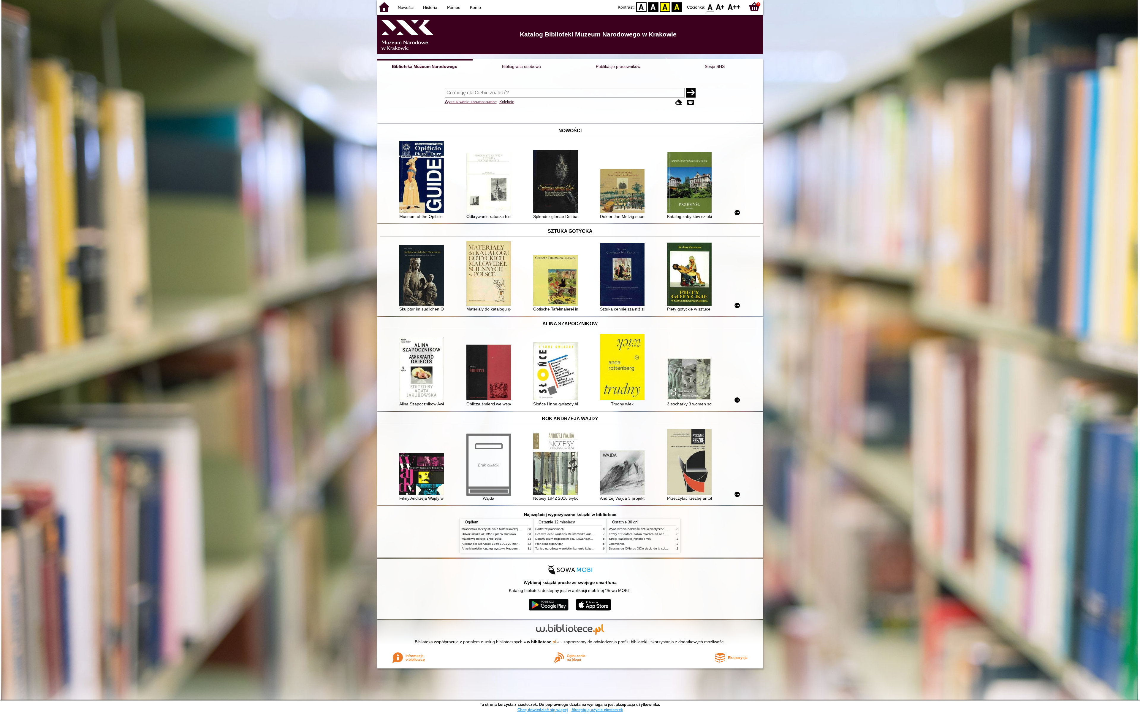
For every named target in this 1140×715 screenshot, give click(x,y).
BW (653, 6)
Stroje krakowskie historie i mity (630, 538)
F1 (720, 6)
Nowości (406, 7)
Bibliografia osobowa (521, 66)
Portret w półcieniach (549, 529)
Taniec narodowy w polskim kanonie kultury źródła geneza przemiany (582, 548)
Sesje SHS (715, 66)
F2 (734, 6)
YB (665, 6)
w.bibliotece (541, 641)
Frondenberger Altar (549, 543)
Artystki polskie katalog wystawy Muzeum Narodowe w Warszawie (506, 548)
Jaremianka (617, 543)
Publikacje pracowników (618, 66)
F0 (710, 6)
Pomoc (453, 7)
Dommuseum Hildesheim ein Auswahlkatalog (565, 538)
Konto (475, 7)
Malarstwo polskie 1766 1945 (482, 538)
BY (677, 6)
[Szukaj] (691, 93)
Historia (430, 7)
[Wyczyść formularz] (678, 102)
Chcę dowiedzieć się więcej (542, 710)
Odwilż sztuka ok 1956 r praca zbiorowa (489, 534)
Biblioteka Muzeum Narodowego (424, 66)
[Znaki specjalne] (690, 102)
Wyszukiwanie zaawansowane (471, 102)
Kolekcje (506, 102)
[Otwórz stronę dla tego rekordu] (423, 177)
